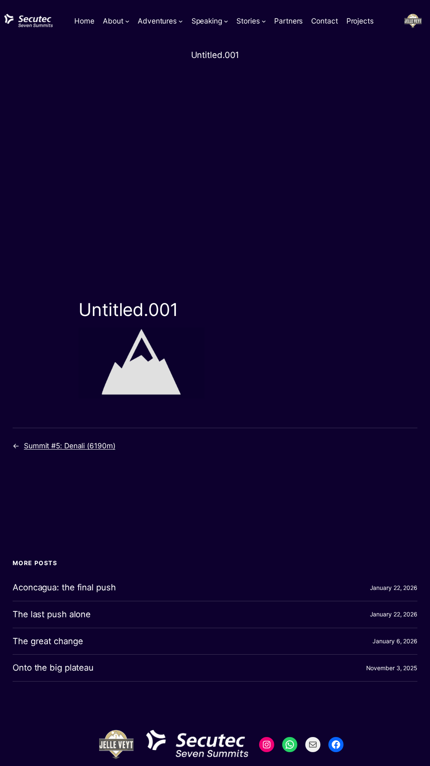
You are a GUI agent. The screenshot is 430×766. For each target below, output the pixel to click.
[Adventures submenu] (180, 21)
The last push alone (52, 614)
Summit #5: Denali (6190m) (69, 445)
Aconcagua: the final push (64, 587)
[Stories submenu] (264, 21)
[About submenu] (127, 21)
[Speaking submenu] (226, 21)
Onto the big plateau (53, 668)
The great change (48, 641)
